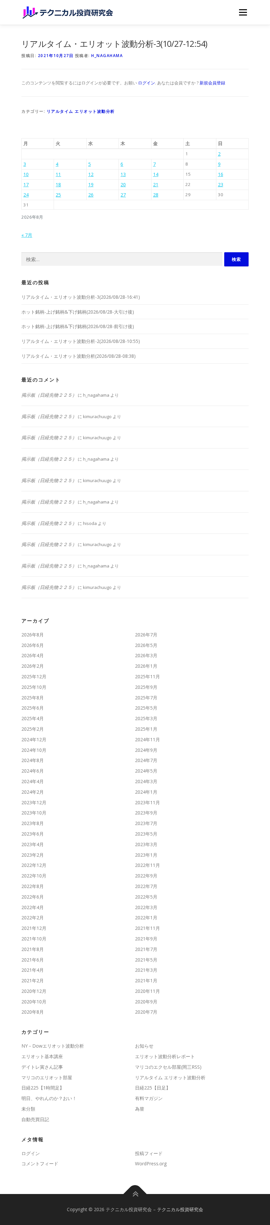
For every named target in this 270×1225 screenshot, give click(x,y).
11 (58, 174)
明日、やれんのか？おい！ (49, 1098)
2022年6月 (32, 897)
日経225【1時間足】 (42, 1088)
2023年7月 (146, 823)
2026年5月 (146, 645)
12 (91, 174)
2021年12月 (33, 928)
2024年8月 (32, 760)
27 (123, 195)
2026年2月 (32, 666)
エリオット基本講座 (42, 1056)
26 (91, 195)
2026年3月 (146, 655)
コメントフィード (39, 1163)
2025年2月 (32, 729)
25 (58, 195)
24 (26, 195)
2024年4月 (32, 781)
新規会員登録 (212, 83)
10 (26, 174)
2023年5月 (146, 834)
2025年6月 (32, 708)
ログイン (146, 83)
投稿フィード (149, 1153)
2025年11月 (147, 676)
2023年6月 (32, 834)
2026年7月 (146, 634)
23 (220, 184)
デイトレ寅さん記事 (42, 1067)
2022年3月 (146, 907)
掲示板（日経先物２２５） (49, 395)
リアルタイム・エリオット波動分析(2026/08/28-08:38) (78, 356)
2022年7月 (146, 886)
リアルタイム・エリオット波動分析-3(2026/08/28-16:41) (80, 297)
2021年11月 (147, 928)
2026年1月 (146, 666)
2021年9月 (146, 938)
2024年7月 (146, 760)
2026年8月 (32, 634)
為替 (139, 1109)
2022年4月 (32, 907)
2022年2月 (32, 917)
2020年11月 (147, 991)
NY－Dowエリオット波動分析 (52, 1046)
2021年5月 (146, 960)
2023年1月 (146, 855)
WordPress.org (151, 1163)
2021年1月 (146, 980)
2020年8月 (32, 1012)
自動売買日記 (35, 1119)
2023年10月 (33, 813)
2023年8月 (32, 823)
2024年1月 (146, 792)
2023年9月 (146, 813)
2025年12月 (33, 676)
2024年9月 (146, 750)
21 (155, 184)
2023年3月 (146, 844)
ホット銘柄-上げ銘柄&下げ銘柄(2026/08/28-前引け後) (77, 326)
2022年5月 (146, 897)
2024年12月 (33, 739)
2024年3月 (146, 781)
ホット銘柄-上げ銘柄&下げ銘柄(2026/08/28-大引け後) (77, 312)
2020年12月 (33, 991)
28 (155, 195)
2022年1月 (146, 917)
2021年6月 (32, 960)
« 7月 (26, 235)
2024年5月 (146, 771)
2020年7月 (146, 1012)
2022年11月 (147, 865)
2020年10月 (33, 1001)
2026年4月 (32, 655)
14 (155, 174)
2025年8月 (32, 697)
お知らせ (144, 1046)
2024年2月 (32, 792)
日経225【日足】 (153, 1088)
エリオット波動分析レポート (165, 1056)
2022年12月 (33, 865)
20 (123, 184)
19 (91, 184)
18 (58, 184)
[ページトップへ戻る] (135, 1194)
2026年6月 (32, 645)
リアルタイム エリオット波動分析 (81, 111)
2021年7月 (146, 949)
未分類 (28, 1109)
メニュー (243, 12)
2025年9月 (146, 687)
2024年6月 (32, 771)
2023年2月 (32, 855)
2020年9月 (146, 1001)
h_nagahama (107, 55)
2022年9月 (146, 876)
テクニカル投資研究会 (180, 1209)
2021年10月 (33, 938)
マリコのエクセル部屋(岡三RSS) (168, 1067)
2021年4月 (32, 970)
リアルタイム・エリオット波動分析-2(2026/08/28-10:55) (80, 341)
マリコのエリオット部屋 (46, 1077)
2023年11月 (147, 802)
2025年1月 (146, 729)
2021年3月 (146, 970)
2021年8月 (32, 949)
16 (220, 174)
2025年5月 (146, 708)
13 (123, 174)
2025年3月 (146, 718)
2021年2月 (32, 980)
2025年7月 (146, 697)
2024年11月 (147, 739)
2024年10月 (33, 750)
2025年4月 (32, 718)
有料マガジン (149, 1098)
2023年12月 (33, 802)
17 (26, 184)
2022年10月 (33, 876)
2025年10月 (33, 687)
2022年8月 (32, 886)
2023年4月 (32, 844)
